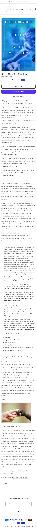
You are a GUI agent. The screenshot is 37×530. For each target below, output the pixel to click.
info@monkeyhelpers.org (20, 477)
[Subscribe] (29, 504)
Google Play (9, 345)
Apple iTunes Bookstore (13, 340)
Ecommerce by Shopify (27, 526)
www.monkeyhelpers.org (9, 471)
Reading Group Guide (8, 357)
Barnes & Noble (10, 342)
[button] (2, 9)
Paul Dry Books (12, 526)
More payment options (18, 96)
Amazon (8, 337)
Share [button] (5, 483)
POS (18, 526)
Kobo (7, 347)
